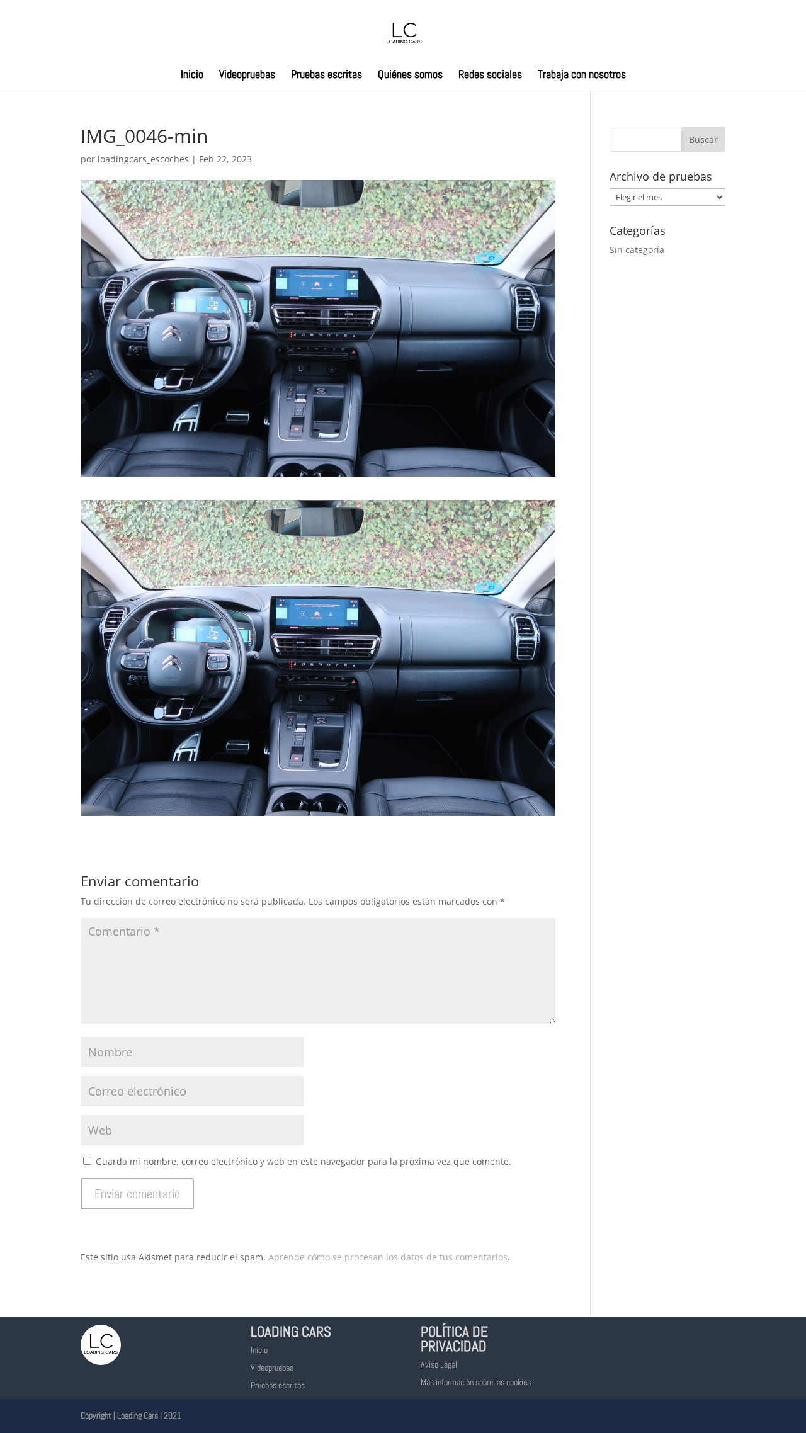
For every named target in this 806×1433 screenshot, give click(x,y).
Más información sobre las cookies (476, 1382)
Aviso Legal (439, 1364)
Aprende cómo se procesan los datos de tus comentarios (388, 1257)
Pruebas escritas (326, 75)
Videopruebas (247, 75)
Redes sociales (490, 75)
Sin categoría (637, 250)
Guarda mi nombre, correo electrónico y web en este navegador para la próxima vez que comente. (303, 1161)
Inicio (192, 75)
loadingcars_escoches (143, 159)
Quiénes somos (410, 75)
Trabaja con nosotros (582, 75)
